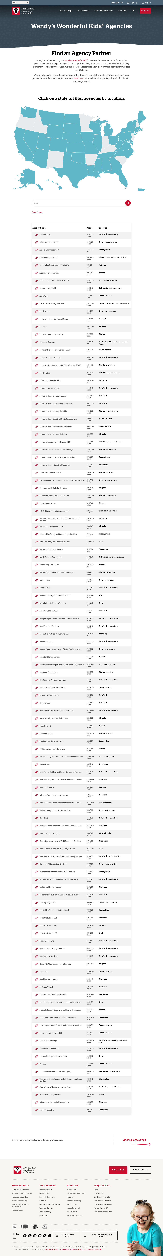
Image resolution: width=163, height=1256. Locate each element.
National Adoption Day (20, 1197)
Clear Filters (37, 212)
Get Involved (83, 11)
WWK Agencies (140, 1170)
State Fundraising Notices (93, 1249)
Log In (148, 3)
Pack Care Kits (44, 1193)
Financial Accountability (75, 1215)
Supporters (71, 1197)
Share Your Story (45, 1212)
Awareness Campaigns (20, 1201)
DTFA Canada (117, 3)
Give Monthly (98, 1193)
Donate (145, 11)
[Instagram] (29, 1235)
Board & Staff (71, 1190)
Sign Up (134, 3)
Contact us (118, 1170)
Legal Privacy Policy (51, 1249)
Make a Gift (43, 1215)
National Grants (17, 1210)
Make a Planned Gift (101, 1208)
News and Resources (103, 11)
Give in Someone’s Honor (103, 1212)
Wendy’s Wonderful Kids (76, 61)
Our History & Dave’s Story (76, 1193)
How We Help (65, 11)
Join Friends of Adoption (102, 1197)
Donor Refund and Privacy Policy (71, 1249)
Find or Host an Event (47, 1197)
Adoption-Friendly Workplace (22, 1193)
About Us (122, 11)
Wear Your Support (46, 1208)
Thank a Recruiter (45, 1190)
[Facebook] (25, 1235)
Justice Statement (73, 1208)
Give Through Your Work (102, 1201)
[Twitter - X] (44, 1235)
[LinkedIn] (34, 1235)
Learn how (78, 78)
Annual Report (72, 1212)
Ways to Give (102, 1185)
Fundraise (42, 1201)
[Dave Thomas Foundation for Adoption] (23, 11)
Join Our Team (72, 1204)
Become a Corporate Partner (49, 1204)
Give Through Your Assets (103, 1204)
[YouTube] (39, 1235)
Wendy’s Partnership (74, 1201)
